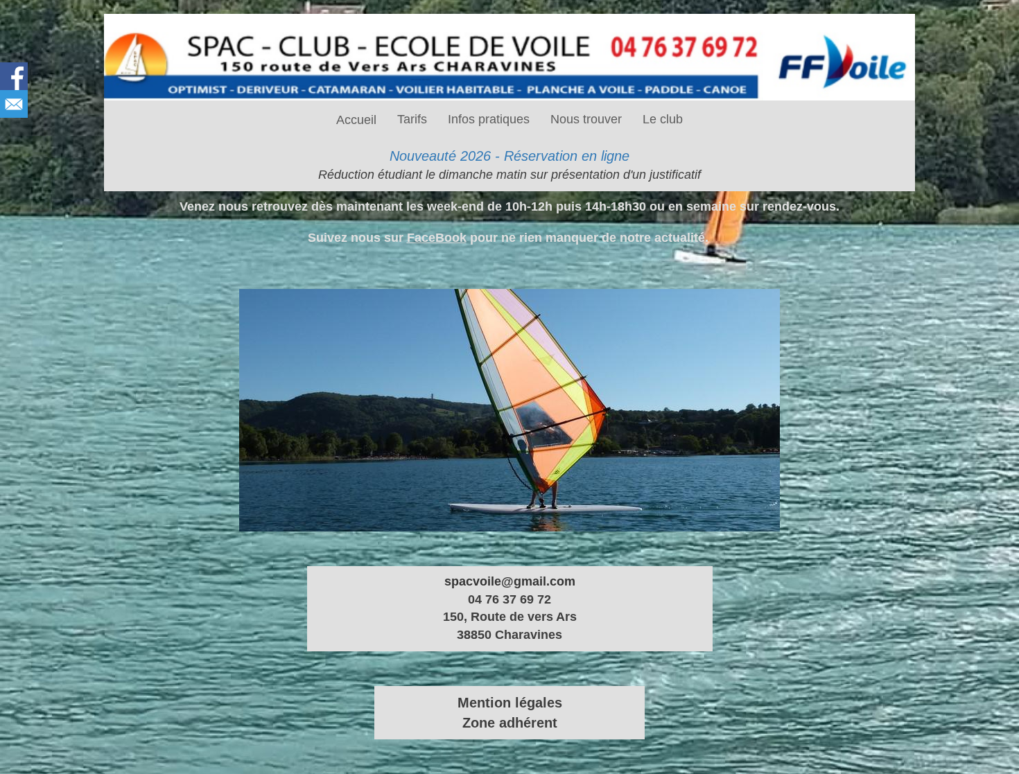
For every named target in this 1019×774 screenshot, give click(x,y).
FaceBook (437, 238)
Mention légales (510, 702)
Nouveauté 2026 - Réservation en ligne (509, 156)
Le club (663, 119)
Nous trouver (586, 119)
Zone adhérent (509, 722)
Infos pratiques (489, 119)
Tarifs (412, 119)
